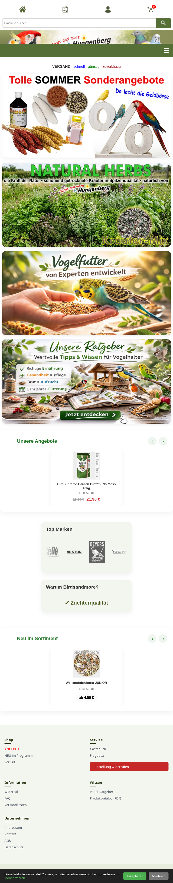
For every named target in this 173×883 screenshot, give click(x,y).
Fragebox (97, 755)
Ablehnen (158, 876)
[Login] (108, 10)
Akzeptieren (134, 876)
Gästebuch (98, 749)
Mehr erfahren (15, 878)
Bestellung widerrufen (111, 766)
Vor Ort (10, 762)
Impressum (13, 827)
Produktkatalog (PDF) (105, 798)
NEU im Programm (19, 755)
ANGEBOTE (13, 749)
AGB (8, 840)
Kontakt (10, 834)
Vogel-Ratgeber (101, 792)
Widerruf (11, 792)
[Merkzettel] (65, 10)
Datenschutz (14, 847)
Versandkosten (16, 805)
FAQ (8, 798)
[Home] (22, 10)
